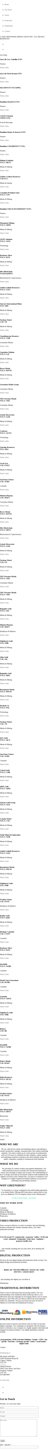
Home (6, 4)
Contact (7, 31)
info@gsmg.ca (5, 1353)
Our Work (8, 10)
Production (8, 20)
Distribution (8, 26)
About (6, 15)
